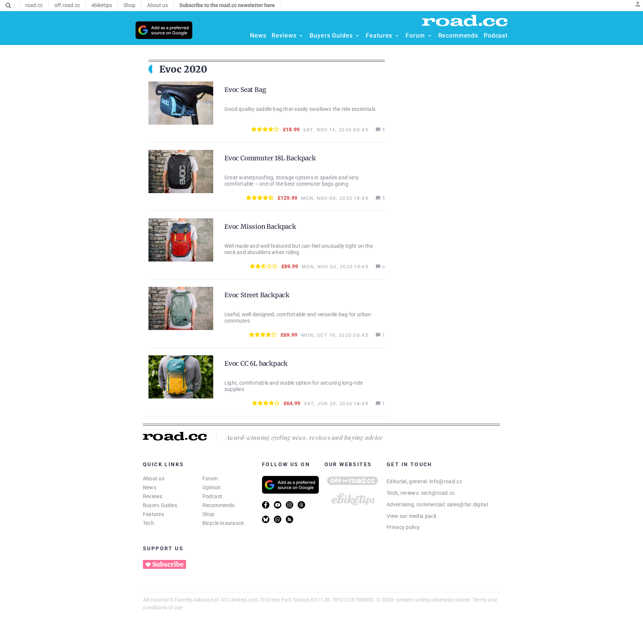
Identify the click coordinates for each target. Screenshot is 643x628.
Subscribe (167, 564)
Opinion (211, 487)
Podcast (212, 496)
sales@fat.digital (467, 504)
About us (153, 478)
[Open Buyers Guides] (357, 35)
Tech (148, 523)
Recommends (218, 505)
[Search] (8, 5)
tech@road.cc (438, 493)
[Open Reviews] (301, 35)
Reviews (153, 496)
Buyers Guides (160, 505)
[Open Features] (397, 35)
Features (153, 514)
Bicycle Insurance (223, 523)
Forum (210, 478)
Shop (208, 514)
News (149, 487)
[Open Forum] (430, 35)
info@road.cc (445, 481)
